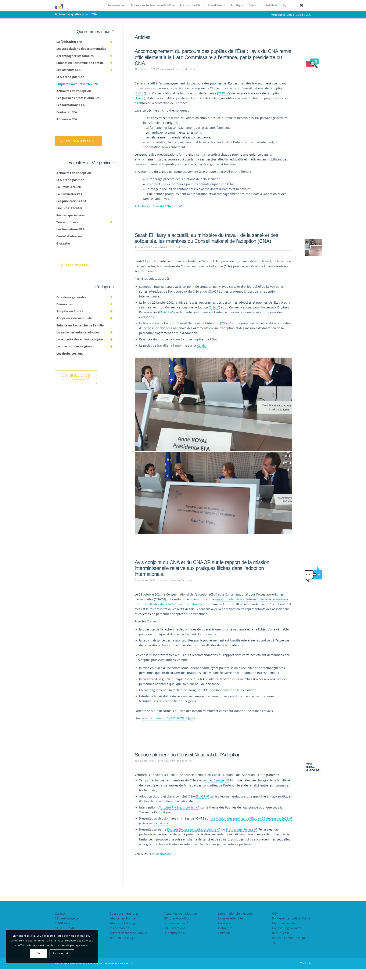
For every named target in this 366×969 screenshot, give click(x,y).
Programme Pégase (239, 829)
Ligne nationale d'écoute (235, 913)
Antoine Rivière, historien (177, 807)
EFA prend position (177, 918)
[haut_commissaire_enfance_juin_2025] (313, 247)
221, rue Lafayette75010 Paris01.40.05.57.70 (66, 923)
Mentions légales (284, 923)
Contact (60, 913)
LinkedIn (224, 933)
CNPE (222, 93)
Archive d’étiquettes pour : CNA (76, 14)
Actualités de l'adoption (180, 69)
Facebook (161, 854)
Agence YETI (123, 963)
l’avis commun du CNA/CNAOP (162, 718)
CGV (275, 913)
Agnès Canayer (214, 780)
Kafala (201, 345)
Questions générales (124, 913)
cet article (161, 823)
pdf (191, 718)
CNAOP (164, 312)
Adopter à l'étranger (123, 923)
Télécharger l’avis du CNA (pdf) (156, 206)
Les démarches (120, 928)
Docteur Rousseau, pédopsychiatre (191, 829)
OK (38, 953)
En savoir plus (62, 953)
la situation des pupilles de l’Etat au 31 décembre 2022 (249, 818)
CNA (139, 93)
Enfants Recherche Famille (128, 933)
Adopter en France (122, 918)
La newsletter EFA (230, 918)
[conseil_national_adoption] (313, 766)
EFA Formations (174, 928)
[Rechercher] (284, 5)
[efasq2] (60, 5)
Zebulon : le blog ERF (124, 938)
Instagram (225, 928)
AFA (138, 98)
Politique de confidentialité (291, 918)
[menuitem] (116, 5)
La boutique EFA (175, 933)
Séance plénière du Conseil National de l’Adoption (188, 755)
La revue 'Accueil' (176, 923)
